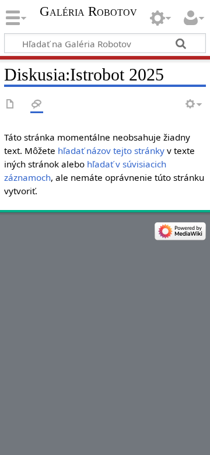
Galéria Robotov (88, 11)
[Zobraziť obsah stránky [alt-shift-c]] (10, 104)
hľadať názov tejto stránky (111, 150)
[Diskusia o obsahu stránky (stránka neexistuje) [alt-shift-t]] (36, 104)
